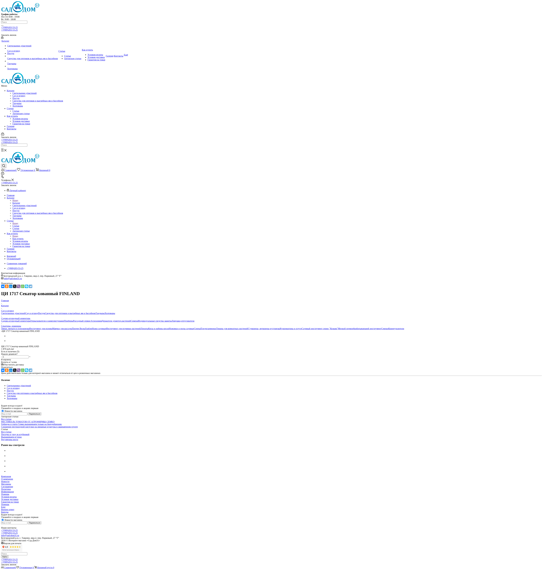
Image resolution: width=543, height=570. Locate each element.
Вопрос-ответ (7, 509)
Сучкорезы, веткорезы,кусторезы (264, 328)
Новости (5, 481)
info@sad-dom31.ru (13, 278)
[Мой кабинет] (2, 38)
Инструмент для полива (40, 328)
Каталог (11, 90)
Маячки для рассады (62, 328)
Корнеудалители (396, 328)
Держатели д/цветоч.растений (116, 321)
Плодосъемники (208, 328)
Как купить (12, 116)
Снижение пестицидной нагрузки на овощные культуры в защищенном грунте (39, 427)
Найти (4, 557)
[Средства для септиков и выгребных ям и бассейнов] (32, 56)
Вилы (82, 328)
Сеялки (384, 328)
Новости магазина (13, 411)
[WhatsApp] (22, 286)
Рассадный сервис (82, 321)
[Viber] (18, 286)
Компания (6, 476)
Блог (3, 507)
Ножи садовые (99, 328)
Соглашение (7, 486)
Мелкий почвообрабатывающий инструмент (359, 328)
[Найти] (2, 25)
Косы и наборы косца (158, 328)
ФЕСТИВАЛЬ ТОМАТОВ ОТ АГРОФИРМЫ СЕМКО (28, 421)
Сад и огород (18, 96)
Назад (15, 200)
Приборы (68, 321)
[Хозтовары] (32, 66)
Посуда (15, 98)
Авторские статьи (21, 113)
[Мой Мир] (10, 286)
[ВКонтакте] (3, 286)
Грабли (88, 328)
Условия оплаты (20, 118)
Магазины (6, 484)
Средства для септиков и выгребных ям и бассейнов (37, 101)
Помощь (5, 494)
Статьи (10, 108)
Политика (6, 489)
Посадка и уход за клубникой (15, 434)
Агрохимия (96, 321)
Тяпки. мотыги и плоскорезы (15, 328)
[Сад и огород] (32, 48)
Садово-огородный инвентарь (15, 321)
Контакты (11, 129)
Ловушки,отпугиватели (183, 321)
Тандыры (16, 103)
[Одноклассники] (6, 286)
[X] (14, 286)
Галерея (10, 126)
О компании (7, 479)
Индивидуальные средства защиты (155, 321)
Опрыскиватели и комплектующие (47, 321)
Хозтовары (17, 106)
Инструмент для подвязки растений (123, 328)
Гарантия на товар (21, 124)
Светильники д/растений (24, 93)
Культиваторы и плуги (291, 328)
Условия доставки (21, 121)
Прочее (76, 328)
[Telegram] (30, 286)
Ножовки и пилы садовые (181, 328)
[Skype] (26, 286)
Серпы (197, 328)
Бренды (4, 512)
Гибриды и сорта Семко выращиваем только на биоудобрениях (31, 424)
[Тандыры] (32, 61)
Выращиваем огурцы (11, 437)
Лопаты (144, 328)
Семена (134, 321)
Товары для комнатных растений (232, 328)
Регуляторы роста (9, 439)
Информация (7, 491)
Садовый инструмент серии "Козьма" (320, 328)
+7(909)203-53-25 (9, 27)
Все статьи (6, 419)
